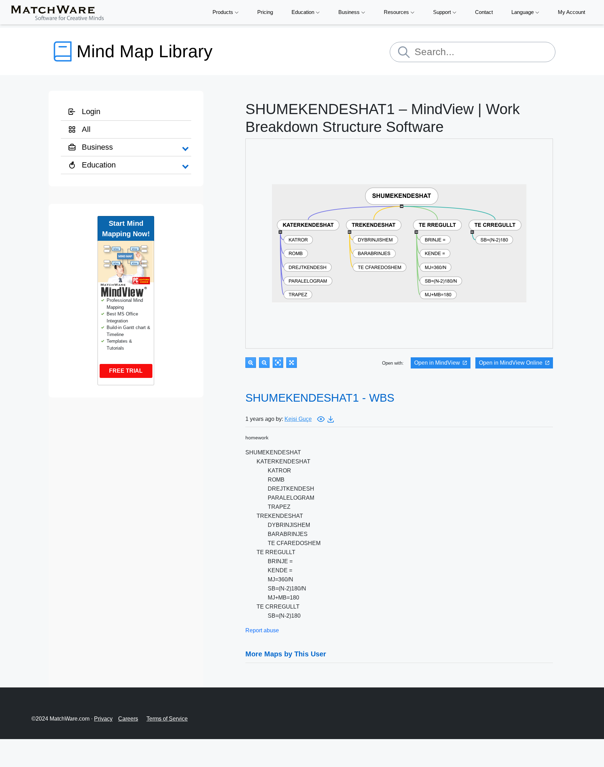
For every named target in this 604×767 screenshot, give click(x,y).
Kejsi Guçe (298, 419)
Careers (128, 719)
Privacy (103, 719)
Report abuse (262, 630)
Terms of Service (167, 719)
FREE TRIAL (126, 371)
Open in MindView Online (510, 363)
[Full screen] (291, 362)
